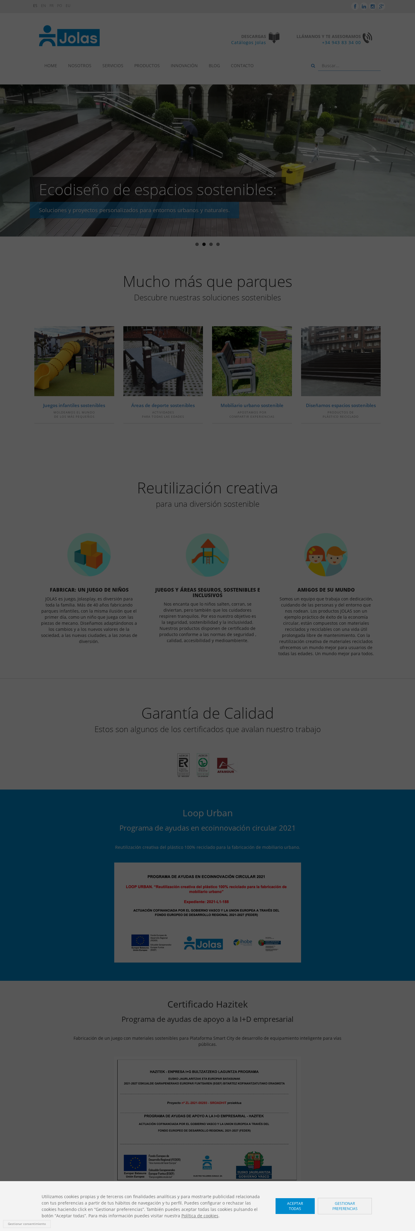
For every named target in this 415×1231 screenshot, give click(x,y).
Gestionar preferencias (345, 1206)
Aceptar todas (295, 1206)
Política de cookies (199, 1216)
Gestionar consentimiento (27, 1224)
